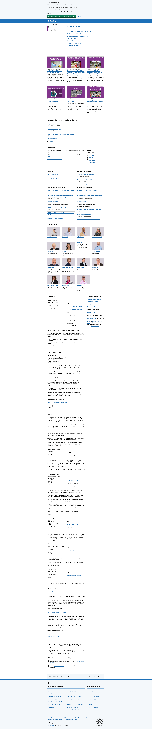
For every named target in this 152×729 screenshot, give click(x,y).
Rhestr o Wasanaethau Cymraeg (55, 719)
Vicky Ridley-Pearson (67, 267)
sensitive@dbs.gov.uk (72, 480)
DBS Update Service (53, 174)
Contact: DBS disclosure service (75, 309)
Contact (75, 718)
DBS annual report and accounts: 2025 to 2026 (89, 209)
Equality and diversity (92, 304)
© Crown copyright (99, 725)
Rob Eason (50, 251)
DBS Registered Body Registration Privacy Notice (60, 207)
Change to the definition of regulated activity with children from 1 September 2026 (95, 72)
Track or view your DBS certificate (75, 33)
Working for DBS (91, 312)
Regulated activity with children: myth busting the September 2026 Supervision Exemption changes (76, 72)
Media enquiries (91, 306)
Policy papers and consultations (94, 701)
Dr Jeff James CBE (96, 251)
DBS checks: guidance (72, 38)
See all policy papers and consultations (55, 218)
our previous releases (59, 666)
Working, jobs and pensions (73, 709)
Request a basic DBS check (54, 178)
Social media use (95, 326)
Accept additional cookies (54, 16)
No (70, 676)
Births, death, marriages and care (56, 693)
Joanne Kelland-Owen (53, 285)
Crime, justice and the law (54, 704)
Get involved (90, 709)
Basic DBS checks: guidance (74, 29)
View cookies (80, 16)
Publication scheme (91, 318)
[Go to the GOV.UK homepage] (52, 21)
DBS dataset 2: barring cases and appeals (87, 190)
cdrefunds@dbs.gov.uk (53, 636)
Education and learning (72, 691)
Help (49, 718)
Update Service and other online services (77, 36)
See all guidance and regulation (83, 184)
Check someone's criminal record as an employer (79, 31)
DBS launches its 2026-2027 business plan (74, 100)
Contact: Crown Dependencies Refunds (57, 640)
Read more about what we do (55, 159)
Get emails (51, 141)
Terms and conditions (83, 718)
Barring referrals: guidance (74, 43)
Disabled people (51, 707)
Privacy (53, 718)
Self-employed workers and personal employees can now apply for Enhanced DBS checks (95, 101)
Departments (90, 691)
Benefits (50, 691)
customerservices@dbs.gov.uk (74, 306)
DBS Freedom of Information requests (86, 214)
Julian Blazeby (80, 237)
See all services (51, 181)
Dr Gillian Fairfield (52, 237)
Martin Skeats (80, 267)
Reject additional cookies (69, 16)
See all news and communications (54, 201)
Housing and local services (73, 699)
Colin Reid (79, 242)
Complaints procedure (92, 301)
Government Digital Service (70, 719)
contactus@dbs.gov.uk (72, 524)
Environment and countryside (74, 696)
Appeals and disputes (72, 48)
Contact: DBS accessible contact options (58, 402)
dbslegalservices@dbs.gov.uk (74, 575)
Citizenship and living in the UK (55, 701)
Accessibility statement (66, 718)
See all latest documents (52, 138)
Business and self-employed (54, 696)
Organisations (54, 24)
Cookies (58, 718)
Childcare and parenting (53, 699)
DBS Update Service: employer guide (57, 124)
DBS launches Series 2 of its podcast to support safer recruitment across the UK (55, 101)
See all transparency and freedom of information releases (88, 219)
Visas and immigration (72, 707)
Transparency (90, 704)
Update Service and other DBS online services (88, 179)
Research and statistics (92, 699)
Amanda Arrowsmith (97, 237)
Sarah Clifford (65, 285)
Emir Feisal (65, 237)
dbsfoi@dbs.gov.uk (72, 550)
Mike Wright (95, 267)
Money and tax (70, 701)
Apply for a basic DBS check (74, 26)
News (88, 693)
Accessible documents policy (94, 299)
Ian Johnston (51, 267)
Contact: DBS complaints (54, 592)
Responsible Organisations (54, 129)
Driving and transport (53, 709)
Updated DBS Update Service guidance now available (55, 71)
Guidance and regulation (93, 696)
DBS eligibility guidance (73, 41)
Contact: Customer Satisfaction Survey (57, 612)
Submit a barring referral (73, 45)
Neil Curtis (79, 285)
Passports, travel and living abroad (75, 704)
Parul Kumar (65, 251)
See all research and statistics (83, 201)
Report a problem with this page (95, 676)
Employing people (71, 693)
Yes (63, 676)
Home (49, 24)
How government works (92, 707)
